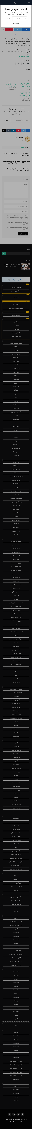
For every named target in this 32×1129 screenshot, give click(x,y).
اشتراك (8, 18)
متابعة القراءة (16, 23)
